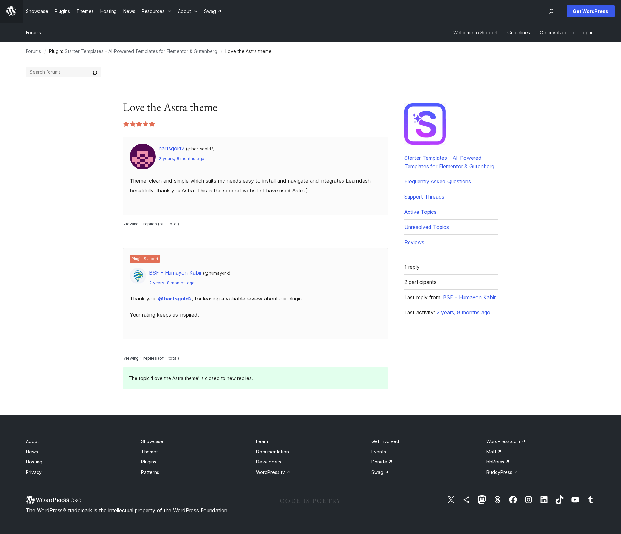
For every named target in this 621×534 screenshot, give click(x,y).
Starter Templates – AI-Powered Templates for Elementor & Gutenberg (141, 51)
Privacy (34, 472)
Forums (33, 32)
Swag (380, 472)
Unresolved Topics (426, 227)
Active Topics (420, 212)
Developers (268, 461)
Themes (149, 451)
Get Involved (385, 441)
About (32, 441)
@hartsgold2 (175, 298)
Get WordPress (590, 11)
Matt (494, 451)
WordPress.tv (273, 472)
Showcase (152, 441)
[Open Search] (551, 11)
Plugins (148, 461)
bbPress (498, 461)
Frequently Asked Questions (437, 181)
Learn (262, 441)
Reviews (414, 242)
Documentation (272, 451)
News (32, 451)
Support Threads (424, 196)
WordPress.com (506, 441)
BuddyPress (502, 472)
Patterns (150, 472)
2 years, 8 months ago (181, 158)
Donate (382, 461)
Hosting (34, 461)
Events (378, 451)
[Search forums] (95, 72)
